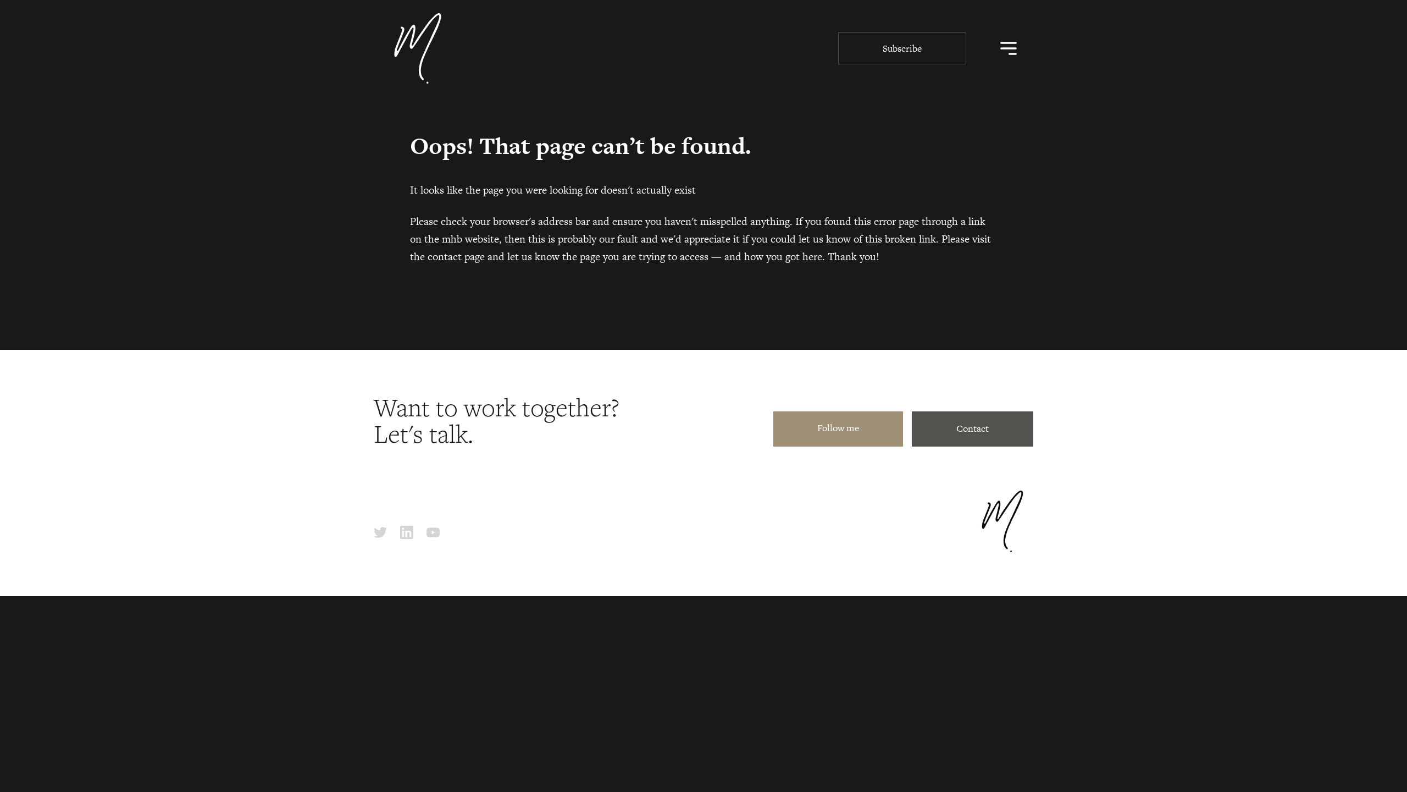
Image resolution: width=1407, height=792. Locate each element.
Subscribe (902, 48)
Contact (972, 428)
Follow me (838, 428)
